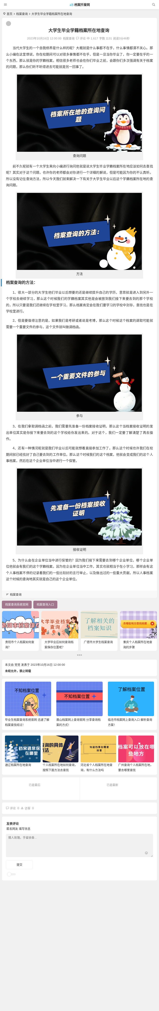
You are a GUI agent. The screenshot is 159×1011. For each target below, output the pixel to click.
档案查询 (22, 13)
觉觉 (17, 664)
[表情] (146, 853)
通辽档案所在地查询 (18, 765)
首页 (9, 13)
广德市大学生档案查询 (98, 642)
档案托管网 (82, 4)
